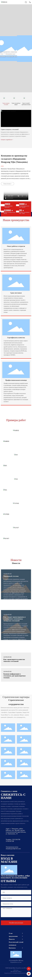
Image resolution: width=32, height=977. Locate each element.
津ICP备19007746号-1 (16, 971)
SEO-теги (16, 970)
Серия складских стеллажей (10, 129)
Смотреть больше (10, 606)
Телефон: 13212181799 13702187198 (13, 840)
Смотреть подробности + (7, 139)
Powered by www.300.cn (21, 968)
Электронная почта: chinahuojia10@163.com (13, 847)
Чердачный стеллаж (11, 576)
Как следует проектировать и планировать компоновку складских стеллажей (14, 619)
